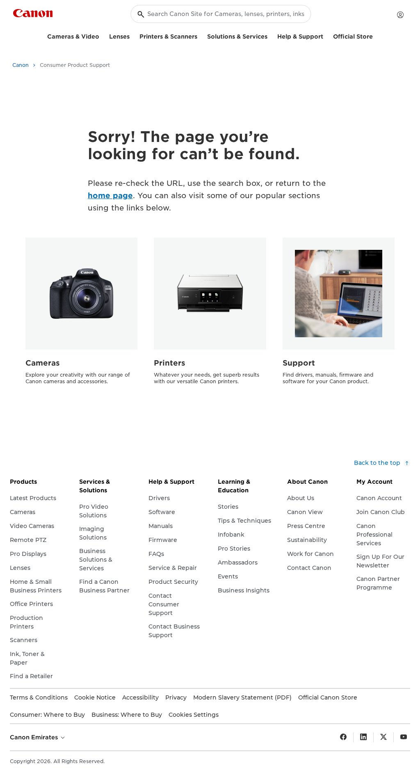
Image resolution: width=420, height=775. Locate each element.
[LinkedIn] (363, 737)
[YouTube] (403, 737)
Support (299, 363)
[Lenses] (133, 35)
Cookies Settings (194, 714)
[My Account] (400, 14)
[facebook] (343, 737)
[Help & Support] (326, 35)
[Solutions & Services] (270, 35)
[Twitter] (383, 737)
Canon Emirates (34, 737)
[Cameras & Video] (102, 35)
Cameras (42, 363)
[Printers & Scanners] (200, 35)
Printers (169, 363)
